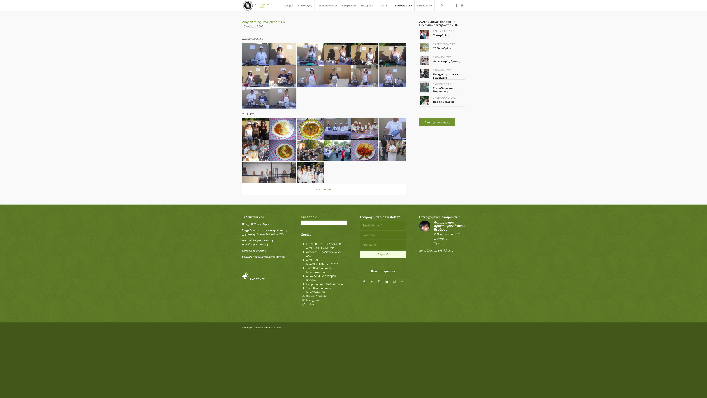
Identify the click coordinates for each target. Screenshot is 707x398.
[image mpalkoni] (269, 173)
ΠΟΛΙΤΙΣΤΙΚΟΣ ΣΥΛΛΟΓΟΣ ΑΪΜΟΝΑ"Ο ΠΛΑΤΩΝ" (324, 246)
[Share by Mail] (402, 282)
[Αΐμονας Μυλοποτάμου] (256, 5)
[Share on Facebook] (364, 282)
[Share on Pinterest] (379, 282)
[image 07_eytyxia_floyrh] (255, 76)
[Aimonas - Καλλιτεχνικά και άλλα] (304, 252)
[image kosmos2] (337, 151)
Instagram (312, 300)
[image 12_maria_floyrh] (392, 76)
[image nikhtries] (310, 173)
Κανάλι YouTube (316, 296)
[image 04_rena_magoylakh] (337, 54)
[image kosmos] (310, 151)
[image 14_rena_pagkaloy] (283, 98)
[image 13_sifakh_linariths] (255, 98)
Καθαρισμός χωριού (254, 250)
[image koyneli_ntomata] (365, 151)
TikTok (310, 304)
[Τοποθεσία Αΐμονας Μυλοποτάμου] (304, 268)
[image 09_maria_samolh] (310, 76)
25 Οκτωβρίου (442, 48)
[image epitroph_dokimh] (365, 129)
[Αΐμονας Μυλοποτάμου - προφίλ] (304, 276)
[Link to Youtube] (462, 5)
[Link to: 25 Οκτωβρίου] (424, 47)
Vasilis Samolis (276, 327)
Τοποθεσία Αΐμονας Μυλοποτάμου (319, 270)
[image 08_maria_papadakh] (283, 76)
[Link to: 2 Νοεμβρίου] (424, 34)
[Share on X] (371, 282)
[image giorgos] (392, 129)
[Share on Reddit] (394, 282)
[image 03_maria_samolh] (310, 54)
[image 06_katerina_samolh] (392, 54)
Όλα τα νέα (257, 279)
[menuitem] (287, 5)
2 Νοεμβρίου (441, 35)
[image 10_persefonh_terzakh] (337, 76)
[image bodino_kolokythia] (310, 129)
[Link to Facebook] (456, 5)
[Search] (442, 5)
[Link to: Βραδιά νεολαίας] (424, 100)
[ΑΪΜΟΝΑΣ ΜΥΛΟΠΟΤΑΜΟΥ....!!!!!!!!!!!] (304, 260)
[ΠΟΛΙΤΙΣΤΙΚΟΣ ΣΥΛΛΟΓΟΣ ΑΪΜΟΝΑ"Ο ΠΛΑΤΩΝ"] (304, 244)
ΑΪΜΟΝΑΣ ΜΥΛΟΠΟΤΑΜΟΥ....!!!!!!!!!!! (322, 262)
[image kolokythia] (283, 151)
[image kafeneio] (255, 151)
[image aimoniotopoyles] (255, 129)
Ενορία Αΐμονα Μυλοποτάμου (325, 284)
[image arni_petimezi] (283, 129)
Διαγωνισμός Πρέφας (446, 61)
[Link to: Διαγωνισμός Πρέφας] (424, 60)
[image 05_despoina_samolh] (365, 54)
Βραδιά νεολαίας (443, 101)
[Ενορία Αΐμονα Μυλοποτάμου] (304, 284)
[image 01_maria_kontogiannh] (255, 54)
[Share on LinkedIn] (387, 282)
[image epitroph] (337, 129)
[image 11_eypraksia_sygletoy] (365, 76)
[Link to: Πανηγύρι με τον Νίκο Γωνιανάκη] (424, 73)
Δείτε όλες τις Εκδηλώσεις (436, 250)
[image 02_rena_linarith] (283, 54)
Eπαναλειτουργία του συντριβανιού (263, 257)
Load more (324, 189)
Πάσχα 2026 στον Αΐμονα (256, 224)
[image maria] (392, 151)
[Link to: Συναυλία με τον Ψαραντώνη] (424, 87)
